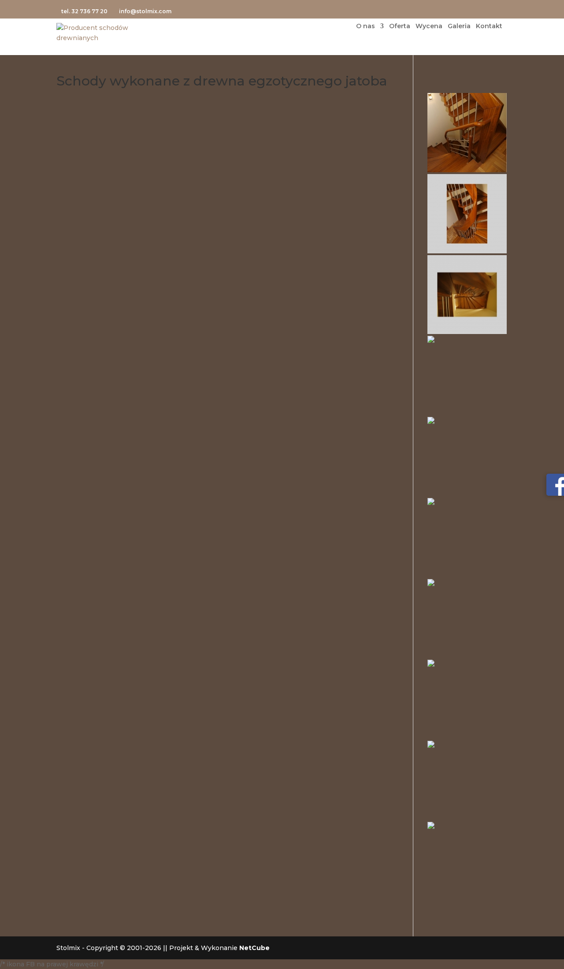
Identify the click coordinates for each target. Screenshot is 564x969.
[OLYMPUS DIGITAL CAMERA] (467, 132)
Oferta (399, 26)
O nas (365, 26)
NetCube (254, 948)
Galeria (459, 26)
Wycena (429, 26)
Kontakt (489, 26)
